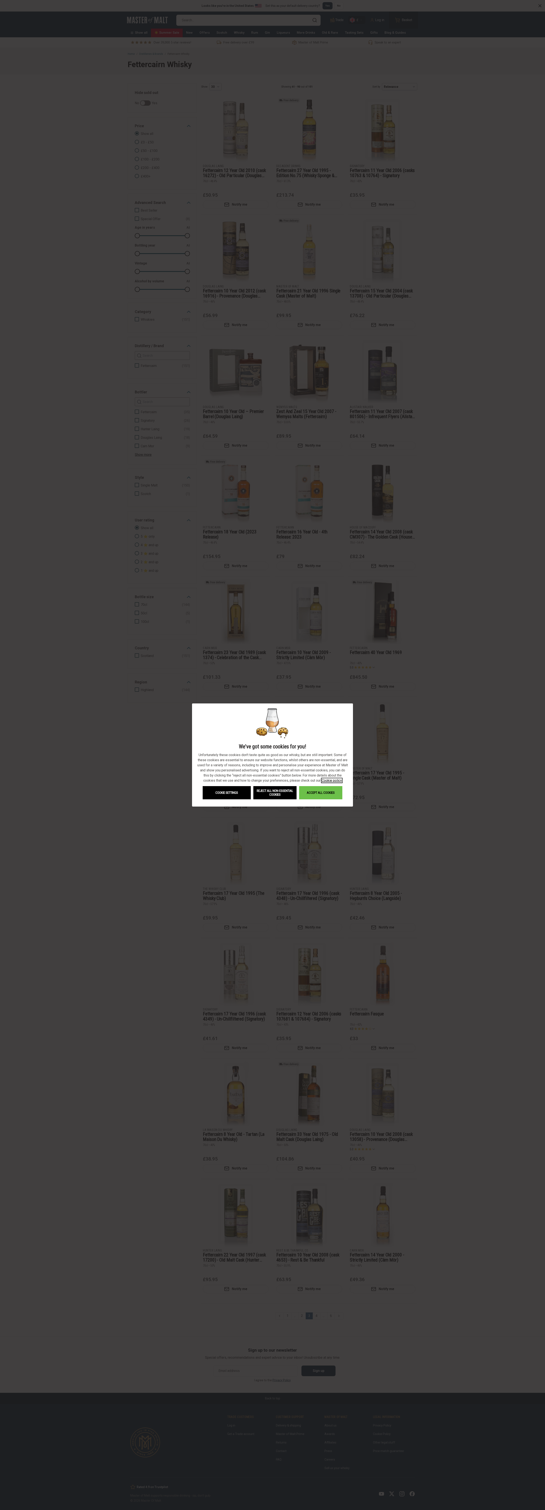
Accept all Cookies (321, 793)
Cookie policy (332, 780)
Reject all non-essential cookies (275, 793)
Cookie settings (226, 793)
